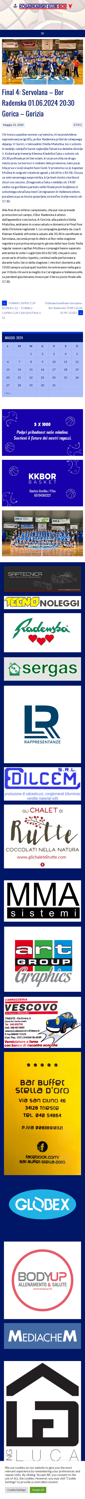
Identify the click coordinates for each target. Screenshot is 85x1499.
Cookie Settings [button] (16, 1489)
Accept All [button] (38, 1489)
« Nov (7, 393)
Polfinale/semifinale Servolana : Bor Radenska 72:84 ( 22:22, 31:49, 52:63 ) (64, 307)
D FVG (78, 124)
